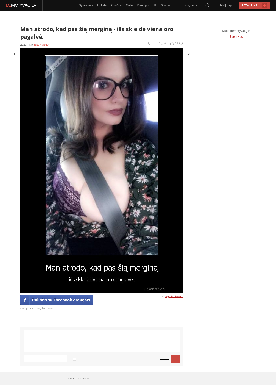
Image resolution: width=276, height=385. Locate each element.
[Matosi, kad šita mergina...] (188, 54)
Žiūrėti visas (236, 36)
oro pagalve (38, 308)
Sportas (166, 5)
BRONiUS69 (41, 45)
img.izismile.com (174, 296)
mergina (26, 308)
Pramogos (143, 5)
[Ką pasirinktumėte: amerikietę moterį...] (14, 54)
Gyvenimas (86, 5)
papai (50, 308)
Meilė (129, 5)
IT (155, 5)
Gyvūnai (116, 5)
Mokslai (102, 5)
